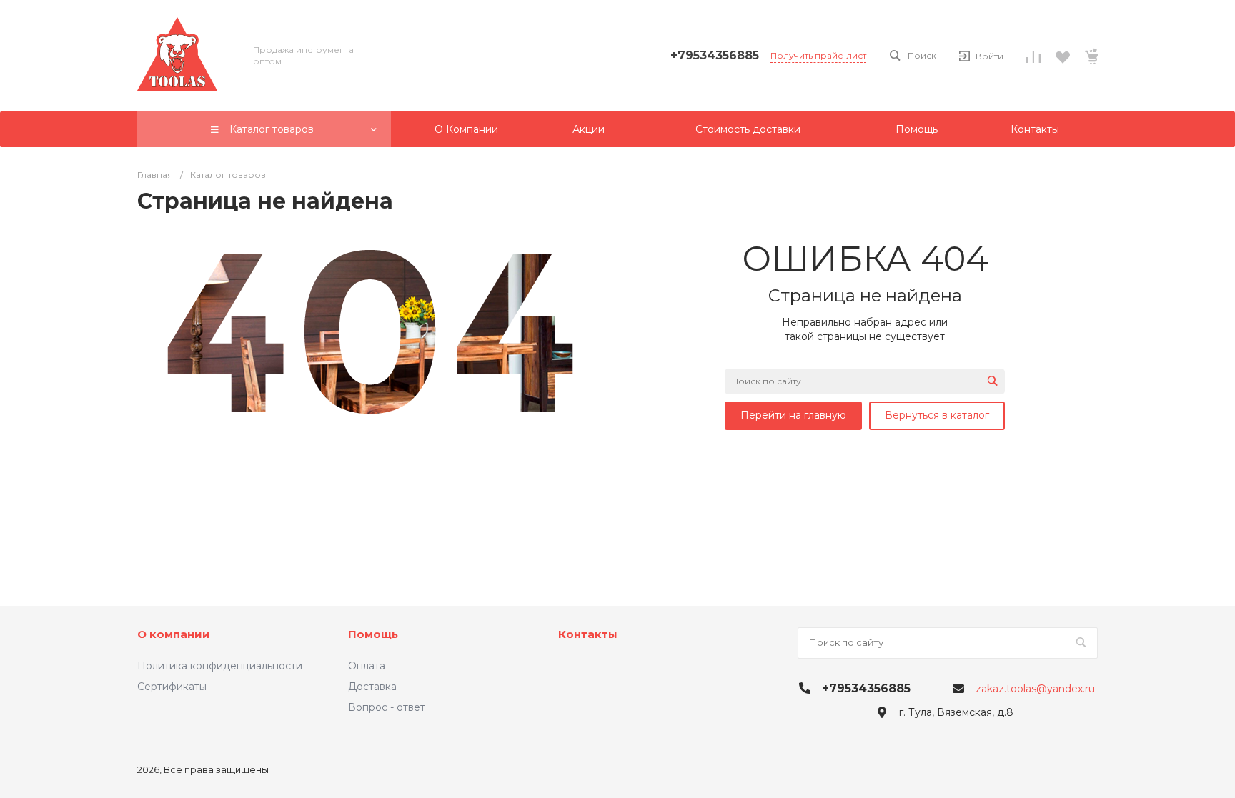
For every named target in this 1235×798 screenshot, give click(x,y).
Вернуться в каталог (937, 415)
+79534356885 (714, 55)
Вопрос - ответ (386, 707)
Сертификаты (172, 686)
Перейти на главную (793, 415)
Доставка (372, 686)
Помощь (373, 634)
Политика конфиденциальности (219, 665)
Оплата (366, 665)
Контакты (588, 634)
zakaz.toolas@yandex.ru (1035, 688)
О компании (173, 634)
